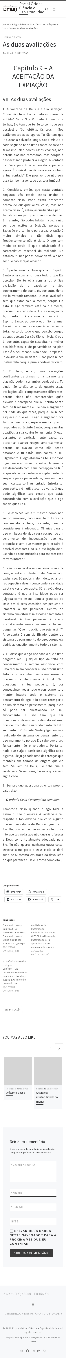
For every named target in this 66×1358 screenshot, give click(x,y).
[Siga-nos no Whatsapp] (44, 1351)
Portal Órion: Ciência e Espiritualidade (35, 1328)
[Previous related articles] (50, 1048)
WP (26, 1337)
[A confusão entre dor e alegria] (17, 976)
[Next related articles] (59, 1048)
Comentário (23, 1164)
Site (15, 1221)
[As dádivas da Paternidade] (45, 939)
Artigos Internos (20, 24)
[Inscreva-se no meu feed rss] (22, 1351)
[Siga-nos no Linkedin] (38, 1351)
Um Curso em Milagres (44, 24)
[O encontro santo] (17, 938)
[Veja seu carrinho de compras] (54, 8)
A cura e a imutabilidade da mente (47, 1097)
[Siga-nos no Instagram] (33, 1351)
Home (6, 24)
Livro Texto (9, 28)
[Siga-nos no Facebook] (27, 1351)
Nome (17, 1192)
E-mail (17, 1207)
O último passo (15, 1092)
